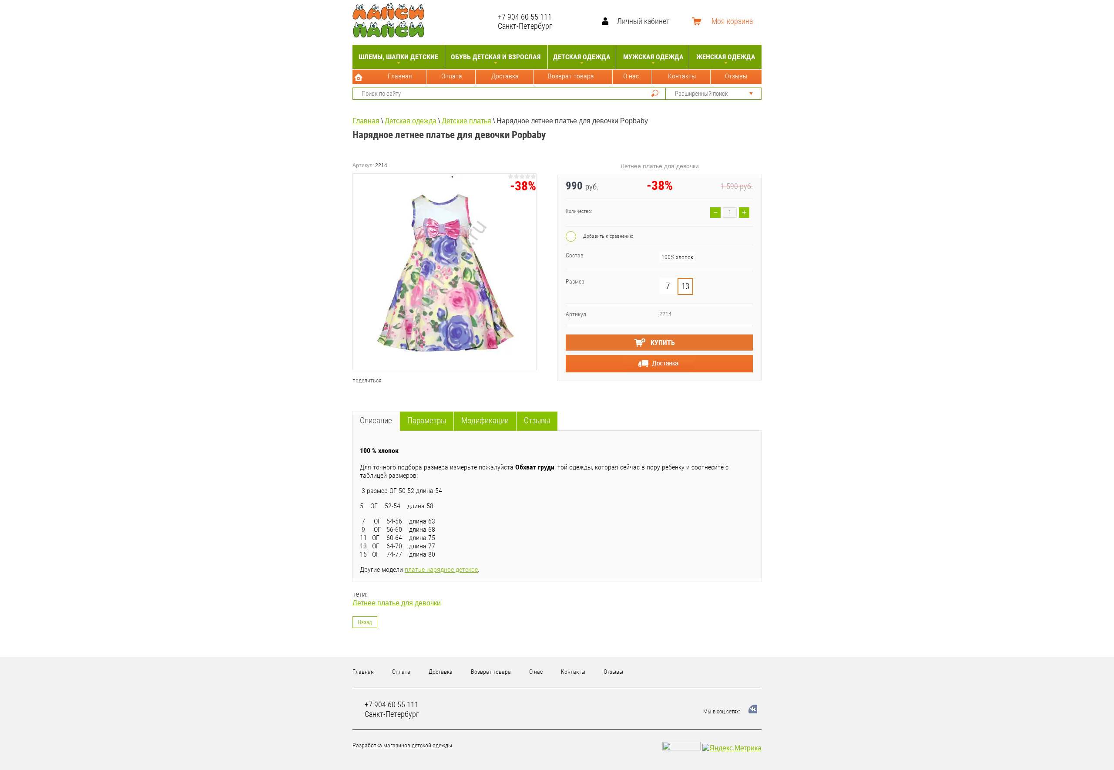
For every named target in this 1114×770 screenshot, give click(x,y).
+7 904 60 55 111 (525, 16)
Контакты (682, 76)
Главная (400, 76)
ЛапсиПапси (463, 21)
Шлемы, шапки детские (398, 57)
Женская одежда (725, 57)
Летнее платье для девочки (396, 603)
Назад (365, 622)
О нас (631, 76)
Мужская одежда (653, 57)
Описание (376, 420)
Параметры (426, 420)
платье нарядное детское (441, 569)
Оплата (451, 76)
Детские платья (466, 121)
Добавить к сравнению (607, 236)
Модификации (485, 420)
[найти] (654, 93)
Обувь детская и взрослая (495, 57)
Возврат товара (571, 76)
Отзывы (736, 76)
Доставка (505, 76)
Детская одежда (582, 57)
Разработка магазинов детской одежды (402, 745)
